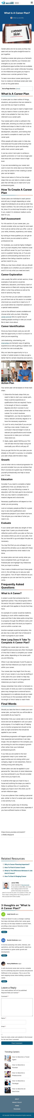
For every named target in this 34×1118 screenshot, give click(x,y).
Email (3, 1026)
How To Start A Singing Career (15, 876)
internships (5, 343)
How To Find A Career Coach (15, 867)
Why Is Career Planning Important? (17, 864)
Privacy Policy (17, 1102)
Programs (17, 1109)
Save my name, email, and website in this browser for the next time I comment (16, 1038)
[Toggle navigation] (31, 2)
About (17, 1099)
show (18, 88)
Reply (4, 932)
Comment (4, 996)
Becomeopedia (25, 885)
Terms (17, 1105)
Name (3, 1018)
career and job (6, 317)
